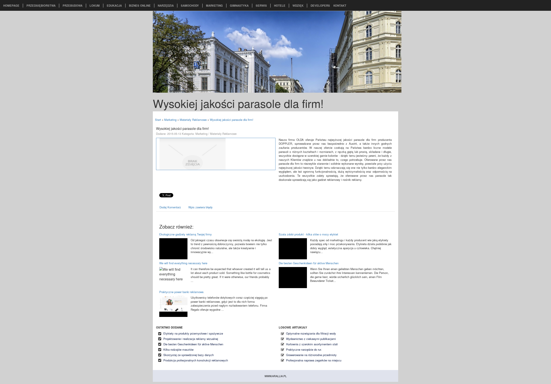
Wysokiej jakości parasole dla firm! (231, 120)
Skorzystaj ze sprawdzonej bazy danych (188, 355)
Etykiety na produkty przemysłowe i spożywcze (193, 333)
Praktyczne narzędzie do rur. (304, 349)
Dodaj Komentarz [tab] (170, 207)
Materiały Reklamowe (193, 120)
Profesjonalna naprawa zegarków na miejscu (313, 360)
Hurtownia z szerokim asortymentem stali (312, 344)
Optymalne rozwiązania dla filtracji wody (311, 333)
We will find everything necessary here (183, 263)
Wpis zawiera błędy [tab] (200, 207)
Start (158, 120)
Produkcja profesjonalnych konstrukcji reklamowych (195, 360)
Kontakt (339, 6)
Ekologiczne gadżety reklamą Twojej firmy (185, 234)
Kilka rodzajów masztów (178, 349)
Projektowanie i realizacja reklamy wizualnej (190, 339)
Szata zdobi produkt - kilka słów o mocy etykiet (308, 234)
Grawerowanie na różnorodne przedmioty (311, 355)
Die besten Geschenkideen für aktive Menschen (309, 263)
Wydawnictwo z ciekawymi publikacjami (311, 339)
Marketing (170, 120)
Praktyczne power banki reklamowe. (181, 292)
